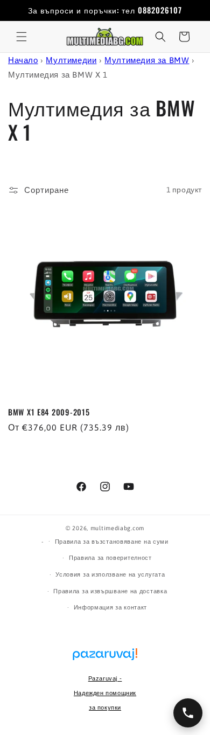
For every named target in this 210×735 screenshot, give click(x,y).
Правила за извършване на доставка (110, 591)
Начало (23, 60)
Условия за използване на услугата (110, 574)
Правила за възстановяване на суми (112, 541)
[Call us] (187, 712)
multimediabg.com (117, 528)
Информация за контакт (111, 607)
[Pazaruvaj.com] (105, 659)
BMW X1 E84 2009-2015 (48, 412)
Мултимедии (71, 60)
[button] (21, 36)
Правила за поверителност (110, 557)
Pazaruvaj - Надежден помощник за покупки (105, 693)
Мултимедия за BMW (146, 60)
